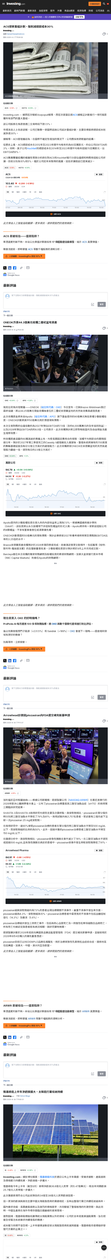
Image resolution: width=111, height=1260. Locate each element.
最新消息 (32, 10)
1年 (30, 192)
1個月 (18, 192)
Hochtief (32, 148)
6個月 (24, 192)
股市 (52, 10)
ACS (75, 114)
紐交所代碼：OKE (51, 407)
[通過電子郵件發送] (28, 267)
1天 (8, 192)
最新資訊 (7, 10)
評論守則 (6, 311)
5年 (35, 192)
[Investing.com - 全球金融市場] (16, 3)
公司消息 (100, 10)
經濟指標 (81, 10)
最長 (40, 192)
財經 (91, 10)
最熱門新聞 (19, 10)
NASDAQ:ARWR (78, 800)
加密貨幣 (43, 10)
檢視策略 (25, 178)
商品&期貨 (69, 10)
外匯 (59, 10)
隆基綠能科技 (47, 1177)
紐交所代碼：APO (45, 416)
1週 (13, 192)
